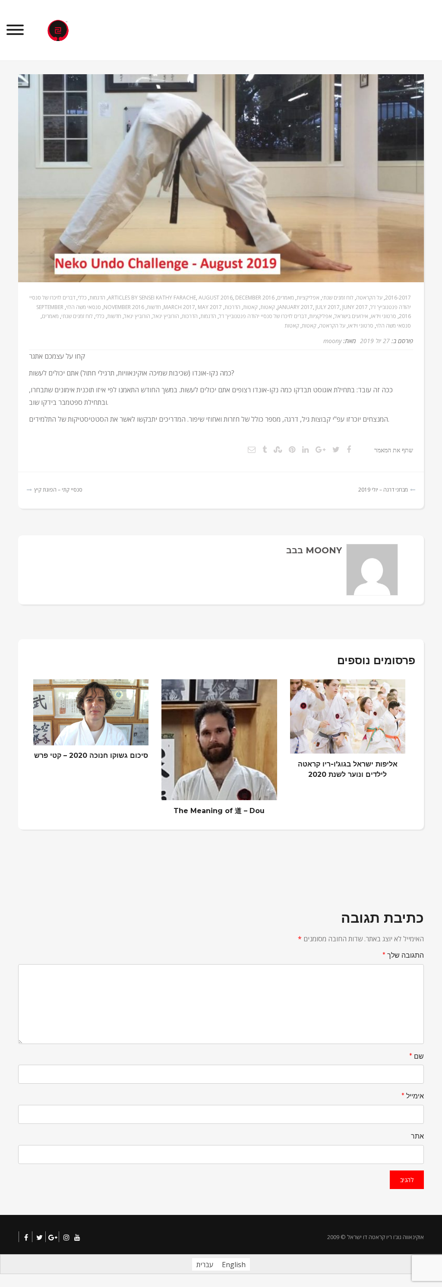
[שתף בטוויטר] (336, 449)
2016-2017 (398, 297)
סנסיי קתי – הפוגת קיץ (58, 489)
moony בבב (314, 550)
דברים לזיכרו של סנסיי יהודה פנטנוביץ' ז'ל (262, 316)
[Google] (52, 1237)
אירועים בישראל (351, 316)
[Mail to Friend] (252, 449)
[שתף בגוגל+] (320, 449)
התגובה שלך (403, 955)
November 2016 (124, 307)
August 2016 (216, 297)
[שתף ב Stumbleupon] (278, 449)
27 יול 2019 (375, 341)
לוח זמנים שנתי (338, 297)
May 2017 (210, 307)
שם (416, 1056)
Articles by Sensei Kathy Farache (152, 297)
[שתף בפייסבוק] (349, 449)
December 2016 (255, 297)
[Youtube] (77, 1237)
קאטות (267, 307)
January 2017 (295, 307)
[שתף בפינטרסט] (292, 449)
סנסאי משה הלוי (83, 307)
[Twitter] (39, 1237)
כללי (82, 297)
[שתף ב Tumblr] (264, 449)
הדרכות (232, 307)
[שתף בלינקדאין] (305, 449)
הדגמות (97, 297)
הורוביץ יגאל (166, 316)
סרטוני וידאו (383, 316)
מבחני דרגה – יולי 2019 (383, 489)
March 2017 (179, 307)
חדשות (154, 307)
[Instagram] (66, 1237)
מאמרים (285, 297)
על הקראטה (369, 297)
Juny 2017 (355, 307)
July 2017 (328, 307)
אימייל (412, 1096)
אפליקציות (308, 297)
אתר (417, 1136)
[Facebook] (26, 1237)
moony (332, 341)
